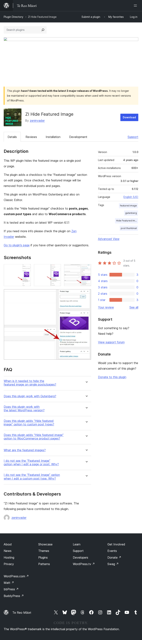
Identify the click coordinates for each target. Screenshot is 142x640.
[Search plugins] (43, 30)
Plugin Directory (13, 16)
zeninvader (37, 120)
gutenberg (131, 213)
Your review (106, 307)
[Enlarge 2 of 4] (56, 269)
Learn (76, 544)
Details (12, 137)
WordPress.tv (84, 564)
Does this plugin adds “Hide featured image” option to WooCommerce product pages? (34, 436)
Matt (9, 583)
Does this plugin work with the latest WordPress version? (24, 408)
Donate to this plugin (112, 377)
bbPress (11, 589)
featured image (128, 205)
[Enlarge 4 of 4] (86, 294)
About (8, 544)
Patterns (44, 564)
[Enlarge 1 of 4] (26, 269)
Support (133, 137)
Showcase (45, 544)
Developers (80, 557)
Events (112, 551)
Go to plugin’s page (17, 245)
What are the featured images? (25, 450)
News (7, 551)
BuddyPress (14, 596)
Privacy (9, 564)
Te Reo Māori (21, 612)
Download (129, 117)
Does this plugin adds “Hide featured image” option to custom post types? (29, 422)
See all (133, 307)
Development (78, 137)
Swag (113, 564)
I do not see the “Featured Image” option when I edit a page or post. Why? (31, 462)
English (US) (131, 196)
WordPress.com (16, 576)
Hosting (9, 557)
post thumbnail (129, 228)
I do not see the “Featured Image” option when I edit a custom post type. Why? (32, 476)
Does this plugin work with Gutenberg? (30, 396)
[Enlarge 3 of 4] (86, 269)
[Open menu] (136, 5)
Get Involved (116, 544)
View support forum (111, 342)
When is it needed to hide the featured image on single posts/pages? (30, 382)
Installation (53, 137)
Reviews (31, 137)
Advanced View (108, 239)
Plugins (43, 557)
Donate (114, 557)
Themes (43, 551)
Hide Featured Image (127, 220)
